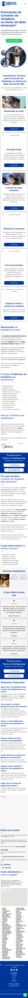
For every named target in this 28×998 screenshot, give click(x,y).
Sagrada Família (7, 927)
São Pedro (5, 924)
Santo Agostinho (7, 914)
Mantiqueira (19, 921)
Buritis (4, 947)
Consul (12, 521)
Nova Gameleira (6, 950)
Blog (14, 979)
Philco (17, 343)
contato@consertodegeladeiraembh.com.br (13, 856)
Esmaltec (11, 343)
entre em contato (20, 846)
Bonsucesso (19, 952)
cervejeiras (17, 515)
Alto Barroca (5, 934)
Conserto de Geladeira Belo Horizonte (14, 336)
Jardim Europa (20, 931)
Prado (4, 941)
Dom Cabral (19, 944)
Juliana (18, 942)
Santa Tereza (6, 928)
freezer (22, 696)
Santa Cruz (19, 932)
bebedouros (4, 515)
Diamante (5, 954)
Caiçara (4, 935)
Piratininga (19, 935)
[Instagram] (11, 970)
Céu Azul (18, 934)
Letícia (18, 929)
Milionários (5, 952)
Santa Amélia (6, 957)
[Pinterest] (17, 970)
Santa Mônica (20, 908)
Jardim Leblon (20, 928)
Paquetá (18, 918)
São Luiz (18, 914)
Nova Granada (6, 931)
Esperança (19, 957)
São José (19, 912)
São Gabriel (19, 941)
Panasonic (10, 341)
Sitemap (14, 981)
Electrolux (16, 519)
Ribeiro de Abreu (21, 925)
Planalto (18, 919)
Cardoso (18, 955)
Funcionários (6, 911)
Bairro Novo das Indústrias (20, 949)
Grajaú (4, 944)
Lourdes (4, 912)
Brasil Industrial (20, 954)
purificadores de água (15, 513)
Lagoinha (4, 919)
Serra (3, 922)
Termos (14, 977)
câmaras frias (4, 513)
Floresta (4, 918)
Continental (4, 343)
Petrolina (4, 955)
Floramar (18, 924)
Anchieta (4, 921)
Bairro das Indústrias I (19, 946)
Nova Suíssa (5, 929)
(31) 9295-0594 (6, 867)
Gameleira (5, 951)
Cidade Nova (6, 925)
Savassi (4, 909)
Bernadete (19, 951)
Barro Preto (5, 915)
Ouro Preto (19, 916)
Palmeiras (5, 948)
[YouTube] (14, 970)
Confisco (18, 938)
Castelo (18, 915)
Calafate (4, 942)
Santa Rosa (19, 939)
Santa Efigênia (6, 916)
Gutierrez (4, 939)
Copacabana (19, 937)
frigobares (24, 515)
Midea (23, 341)
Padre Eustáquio (7, 932)
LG (8, 521)
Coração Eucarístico (5, 937)
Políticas (14, 975)
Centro (4, 908)
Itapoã (18, 911)
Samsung (3, 521)
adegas (20, 428)
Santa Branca (6, 958)
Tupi (17, 922)
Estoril (4, 945)
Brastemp (22, 519)
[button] (2, 446)
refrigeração (4, 696)
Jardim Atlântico (20, 909)
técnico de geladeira (21, 509)
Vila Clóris (19, 927)
